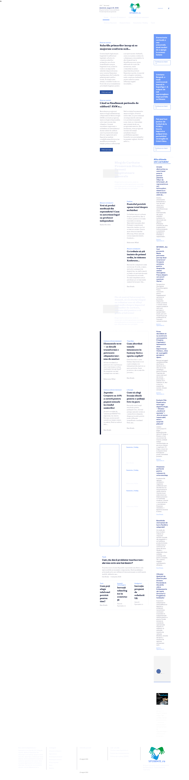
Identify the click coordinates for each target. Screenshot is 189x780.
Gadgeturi (138, 583)
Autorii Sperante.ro (121, 605)
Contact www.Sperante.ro (119, 750)
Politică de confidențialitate (119, 753)
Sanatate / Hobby (132, 447)
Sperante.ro (149, 767)
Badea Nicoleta (105, 225)
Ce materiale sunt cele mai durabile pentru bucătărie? (110, 537)
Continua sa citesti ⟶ (161, 62)
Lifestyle (130, 390)
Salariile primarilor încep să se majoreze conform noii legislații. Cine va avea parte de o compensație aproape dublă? (90, 754)
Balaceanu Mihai (133, 242)
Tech (104, 557)
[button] (168, 19)
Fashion (129, 201)
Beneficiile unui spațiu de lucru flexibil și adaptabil (162, 524)
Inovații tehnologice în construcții (122, 593)
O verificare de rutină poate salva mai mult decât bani (109, 456)
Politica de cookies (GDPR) (119, 756)
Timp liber (130, 341)
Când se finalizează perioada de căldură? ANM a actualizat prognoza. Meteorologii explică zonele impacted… (90, 767)
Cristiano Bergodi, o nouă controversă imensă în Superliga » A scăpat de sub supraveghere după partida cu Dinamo (162, 87)
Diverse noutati (105, 42)
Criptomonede (161, 731)
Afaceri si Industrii (106, 203)
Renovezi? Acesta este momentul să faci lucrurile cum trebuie (109, 474)
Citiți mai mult (106, 92)
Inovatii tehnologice (121, 584)
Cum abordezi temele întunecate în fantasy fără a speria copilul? (135, 349)
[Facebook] (169, 8)
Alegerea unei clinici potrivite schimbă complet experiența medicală (133, 498)
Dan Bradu (130, 286)
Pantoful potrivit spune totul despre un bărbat (137, 207)
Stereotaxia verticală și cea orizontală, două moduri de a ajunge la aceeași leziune (134, 454)
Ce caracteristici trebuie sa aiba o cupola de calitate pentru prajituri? (110, 494)
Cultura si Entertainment (113, 341)
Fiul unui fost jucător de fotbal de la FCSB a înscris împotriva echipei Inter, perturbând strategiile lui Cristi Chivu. (162, 130)
